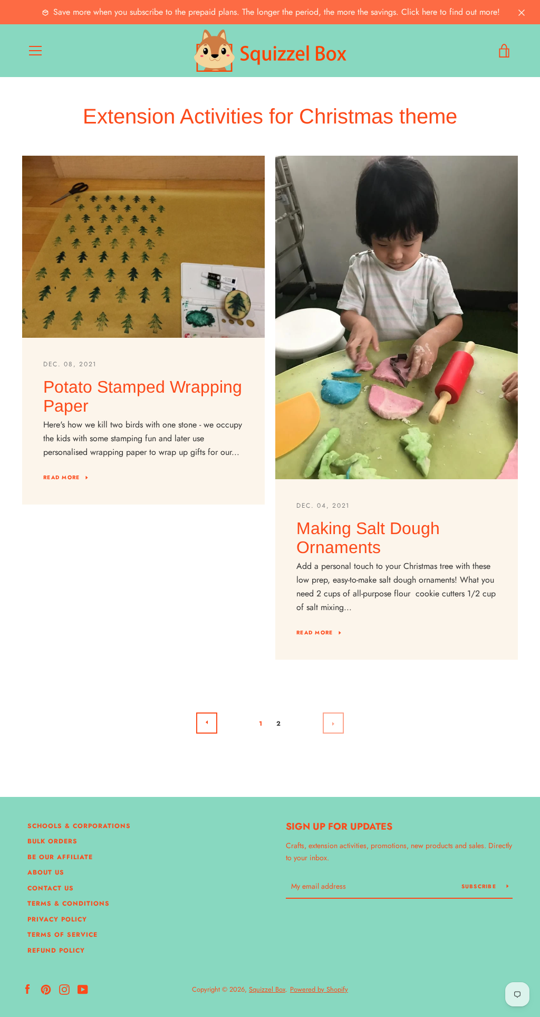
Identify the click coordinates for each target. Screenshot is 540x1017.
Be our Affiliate (60, 857)
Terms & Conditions (68, 903)
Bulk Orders (52, 841)
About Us (45, 872)
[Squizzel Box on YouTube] (83, 989)
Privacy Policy (57, 919)
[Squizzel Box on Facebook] (27, 989)
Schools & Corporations (79, 826)
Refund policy (56, 950)
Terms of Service (62, 934)
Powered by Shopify (319, 989)
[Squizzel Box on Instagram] (64, 989)
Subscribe (480, 886)
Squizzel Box (267, 989)
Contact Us (50, 888)
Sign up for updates (339, 826)
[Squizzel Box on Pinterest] (46, 989)
